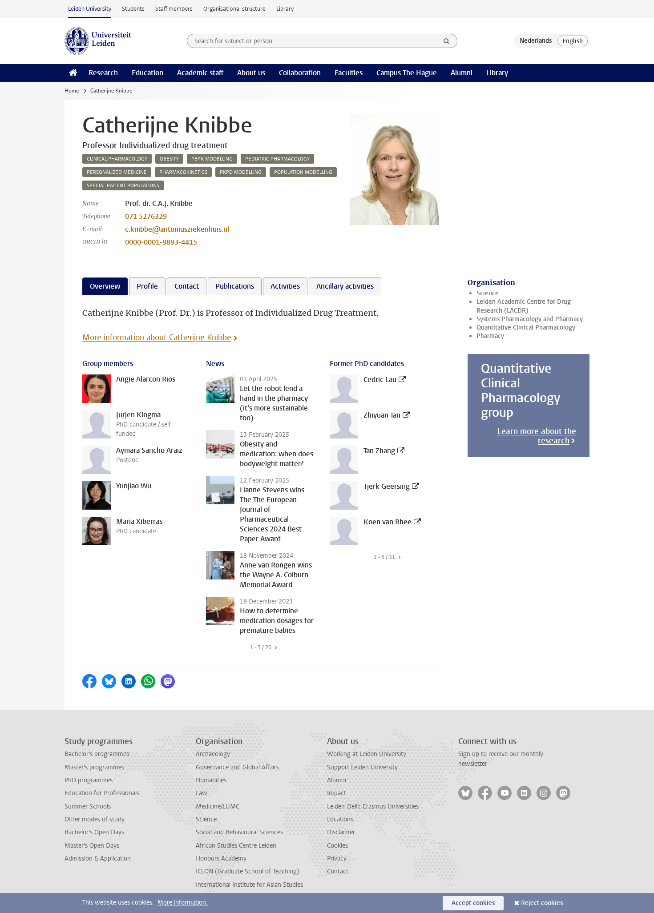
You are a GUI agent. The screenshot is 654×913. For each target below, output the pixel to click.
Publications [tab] (234, 286)
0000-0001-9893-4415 (161, 242)
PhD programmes (89, 780)
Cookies (337, 845)
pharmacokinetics (183, 172)
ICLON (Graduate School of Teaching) (247, 871)
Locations (340, 819)
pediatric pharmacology (277, 159)
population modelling (303, 172)
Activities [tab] (285, 286)
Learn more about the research (536, 436)
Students (133, 8)
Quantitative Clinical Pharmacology (525, 327)
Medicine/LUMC (217, 806)
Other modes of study (95, 819)
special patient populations (123, 185)
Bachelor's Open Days (94, 832)
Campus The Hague (406, 72)
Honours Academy (221, 858)
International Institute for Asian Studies (249, 885)
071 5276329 (146, 216)
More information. (182, 902)
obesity (169, 159)
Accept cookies (473, 903)
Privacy (337, 858)
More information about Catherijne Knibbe (156, 337)
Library (285, 8)
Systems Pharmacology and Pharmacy (529, 319)
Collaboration (300, 72)
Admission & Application (98, 858)
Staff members (174, 8)
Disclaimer (341, 832)
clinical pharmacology (117, 159)
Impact (336, 793)
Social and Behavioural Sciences (239, 832)
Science (487, 293)
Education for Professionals (102, 793)
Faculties (349, 72)
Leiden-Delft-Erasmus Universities (373, 806)
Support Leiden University (362, 767)
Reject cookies (542, 903)
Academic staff (200, 72)
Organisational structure (234, 8)
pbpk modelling (212, 159)
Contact (337, 871)
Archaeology (213, 754)
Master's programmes (94, 767)
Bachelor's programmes (97, 754)
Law (201, 793)
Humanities (211, 780)
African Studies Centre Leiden (236, 845)
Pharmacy (490, 336)
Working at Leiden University (366, 754)
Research (103, 72)
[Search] (446, 41)
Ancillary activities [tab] (345, 286)
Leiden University (89, 8)
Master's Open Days (92, 845)
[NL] (535, 41)
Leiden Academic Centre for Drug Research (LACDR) (523, 306)
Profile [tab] (147, 286)
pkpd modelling (241, 172)
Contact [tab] (186, 286)
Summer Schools (88, 806)
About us (251, 72)
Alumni (461, 72)
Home (72, 90)
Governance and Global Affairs (237, 767)
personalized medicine (117, 172)
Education (147, 72)
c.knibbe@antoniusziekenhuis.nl (177, 229)
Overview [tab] (105, 286)
